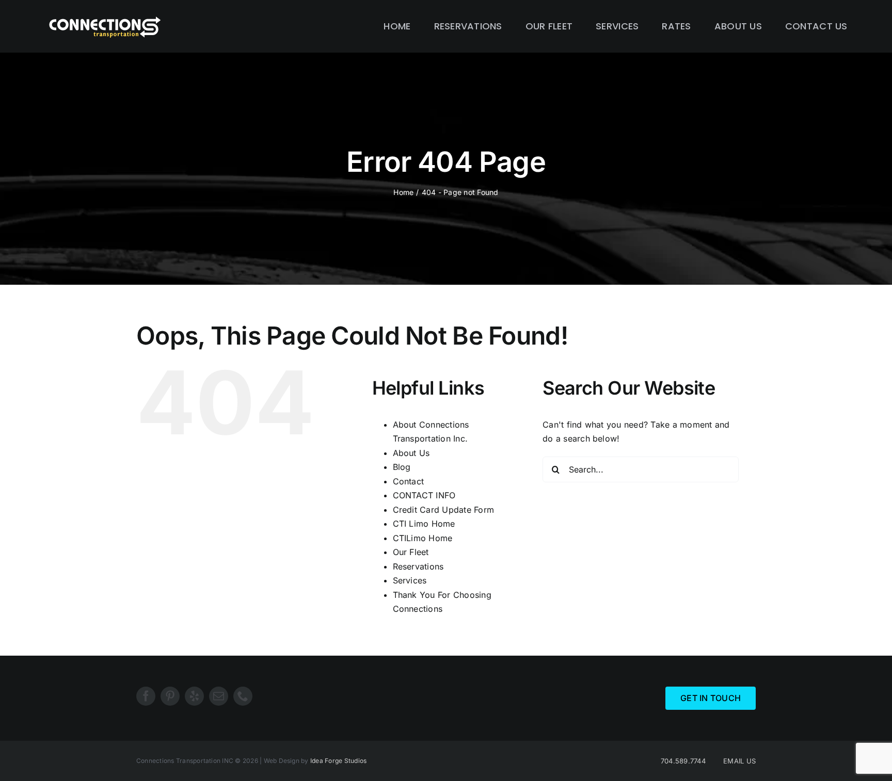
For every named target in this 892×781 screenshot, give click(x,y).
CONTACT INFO (424, 495)
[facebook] (145, 696)
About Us (411, 453)
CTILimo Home (423, 538)
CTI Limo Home (424, 523)
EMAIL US (739, 761)
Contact (408, 481)
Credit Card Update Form (444, 510)
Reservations (418, 566)
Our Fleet (411, 552)
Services (410, 580)
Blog (402, 467)
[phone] (242, 696)
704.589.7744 (683, 761)
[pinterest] (170, 696)
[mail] (218, 696)
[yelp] (194, 696)
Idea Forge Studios (338, 760)
